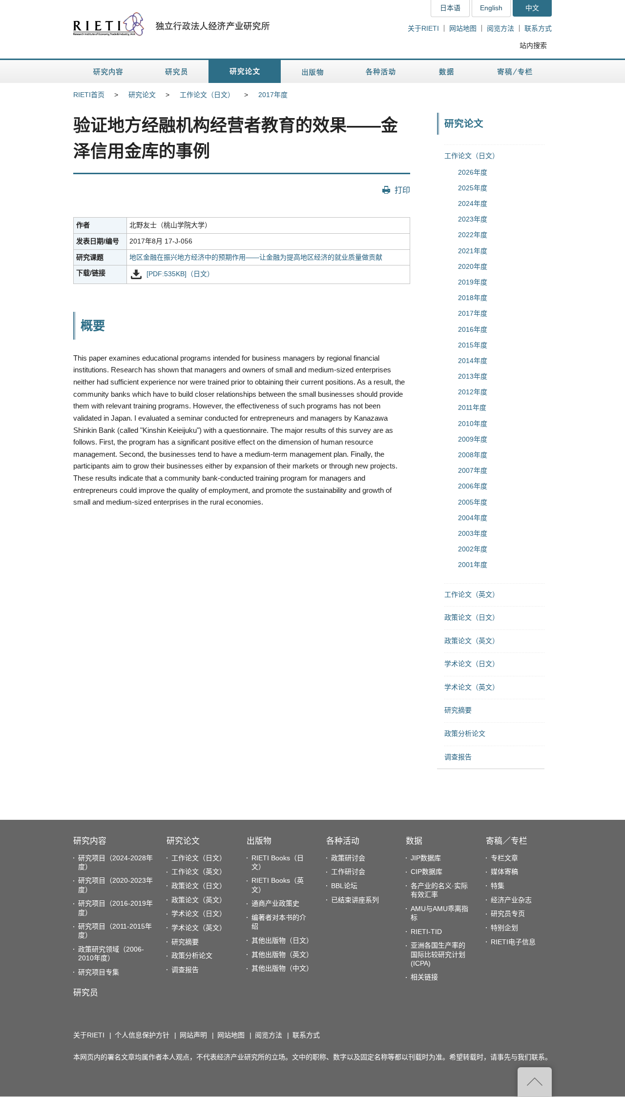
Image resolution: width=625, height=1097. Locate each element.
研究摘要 (458, 710)
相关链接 (424, 977)
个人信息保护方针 (142, 1035)
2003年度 (472, 533)
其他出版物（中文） (282, 968)
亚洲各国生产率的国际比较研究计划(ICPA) (438, 954)
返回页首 (535, 1082)
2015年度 (472, 345)
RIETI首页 (88, 95)
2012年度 (472, 392)
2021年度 (472, 251)
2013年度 (472, 376)
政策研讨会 (348, 858)
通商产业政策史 (275, 903)
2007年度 (472, 470)
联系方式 (538, 28)
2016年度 (472, 329)
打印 (402, 189)
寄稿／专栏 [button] (515, 71)
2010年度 (472, 423)
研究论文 (142, 95)
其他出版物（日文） (282, 940)
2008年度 (472, 455)
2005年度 (472, 502)
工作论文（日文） (207, 95)
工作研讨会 (348, 871)
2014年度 (472, 361)
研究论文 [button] (244, 71)
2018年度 (472, 298)
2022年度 (472, 235)
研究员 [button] (176, 71)
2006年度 (472, 486)
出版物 (259, 841)
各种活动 (342, 841)
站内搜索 (533, 45)
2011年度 (472, 407)
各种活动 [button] (380, 71)
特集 (497, 886)
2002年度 (472, 549)
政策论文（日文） (471, 617)
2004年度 (472, 518)
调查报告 (458, 757)
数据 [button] (447, 71)
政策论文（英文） (471, 641)
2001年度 (472, 565)
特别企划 (504, 928)
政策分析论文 (464, 733)
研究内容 (89, 841)
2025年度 (472, 188)
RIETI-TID (426, 931)
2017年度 (273, 95)
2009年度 (472, 439)
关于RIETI (423, 28)
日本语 (450, 8)
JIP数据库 (426, 858)
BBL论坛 (344, 886)
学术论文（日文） (471, 664)
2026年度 (472, 172)
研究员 (85, 992)
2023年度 (472, 219)
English (491, 8)
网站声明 (193, 1035)
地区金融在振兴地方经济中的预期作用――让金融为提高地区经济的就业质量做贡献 (255, 257)
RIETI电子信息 (513, 942)
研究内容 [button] (108, 71)
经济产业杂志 (511, 900)
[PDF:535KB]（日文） (180, 274)
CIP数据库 (426, 871)
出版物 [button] (312, 71)
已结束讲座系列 (355, 900)
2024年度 (472, 203)
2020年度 (472, 266)
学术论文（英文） (471, 687)
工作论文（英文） (471, 594)
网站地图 (463, 28)
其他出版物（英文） (282, 954)
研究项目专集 (98, 972)
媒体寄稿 (504, 871)
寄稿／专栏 (506, 841)
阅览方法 (500, 28)
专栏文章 (504, 858)
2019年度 (472, 282)
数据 (414, 841)
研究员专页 (508, 913)
